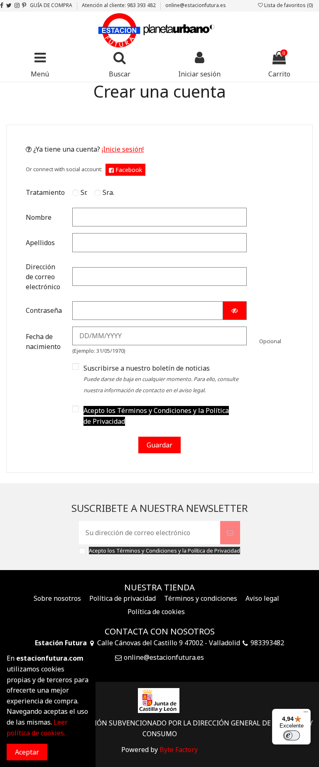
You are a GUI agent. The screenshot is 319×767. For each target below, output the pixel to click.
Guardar (159, 445)
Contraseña (44, 310)
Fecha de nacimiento (43, 341)
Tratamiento (45, 192)
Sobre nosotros (57, 598)
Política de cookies (156, 611)
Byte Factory (179, 749)
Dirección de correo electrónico (43, 276)
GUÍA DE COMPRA (52, 5)
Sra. (107, 192)
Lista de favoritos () (288, 5)
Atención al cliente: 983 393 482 (119, 5)
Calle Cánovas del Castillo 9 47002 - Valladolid (168, 642)
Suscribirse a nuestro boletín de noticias (160, 379)
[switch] (291, 735)
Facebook (128, 170)
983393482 (267, 642)
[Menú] (306, 714)
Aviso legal (262, 598)
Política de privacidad (122, 598)
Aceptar (27, 752)
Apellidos (40, 242)
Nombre (39, 217)
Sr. (83, 192)
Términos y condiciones (200, 598)
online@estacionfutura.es (195, 5)
